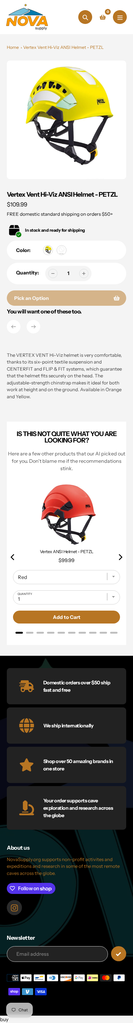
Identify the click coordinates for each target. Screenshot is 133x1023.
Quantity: (27, 273)
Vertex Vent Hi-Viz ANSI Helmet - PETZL (63, 47)
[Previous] (13, 326)
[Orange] (61, 250)
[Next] (33, 326)
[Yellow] (48, 250)
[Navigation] (120, 17)
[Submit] (118, 953)
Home (13, 47)
